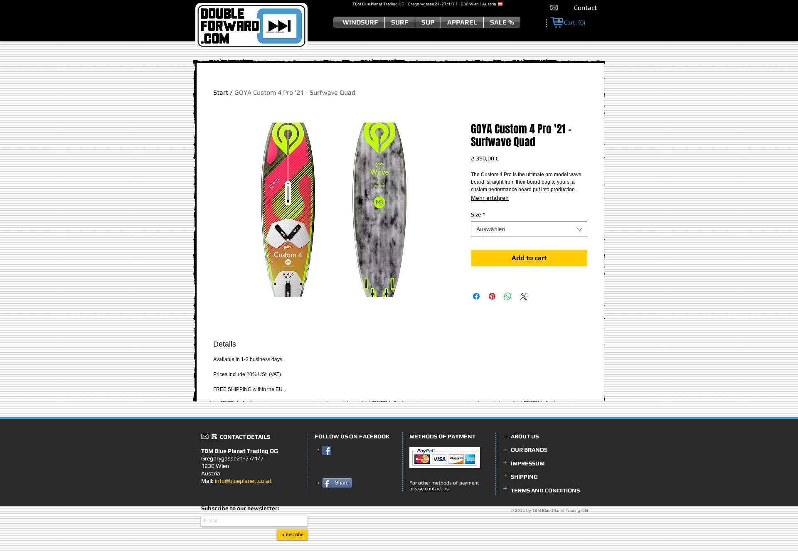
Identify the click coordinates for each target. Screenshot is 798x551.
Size (478, 214)
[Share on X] (524, 296)
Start (220, 92)
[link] (575, 22)
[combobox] (529, 228)
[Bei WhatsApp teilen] (508, 296)
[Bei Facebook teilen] (476, 296)
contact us (437, 489)
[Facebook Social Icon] (326, 450)
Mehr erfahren (490, 197)
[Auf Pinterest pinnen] (492, 296)
